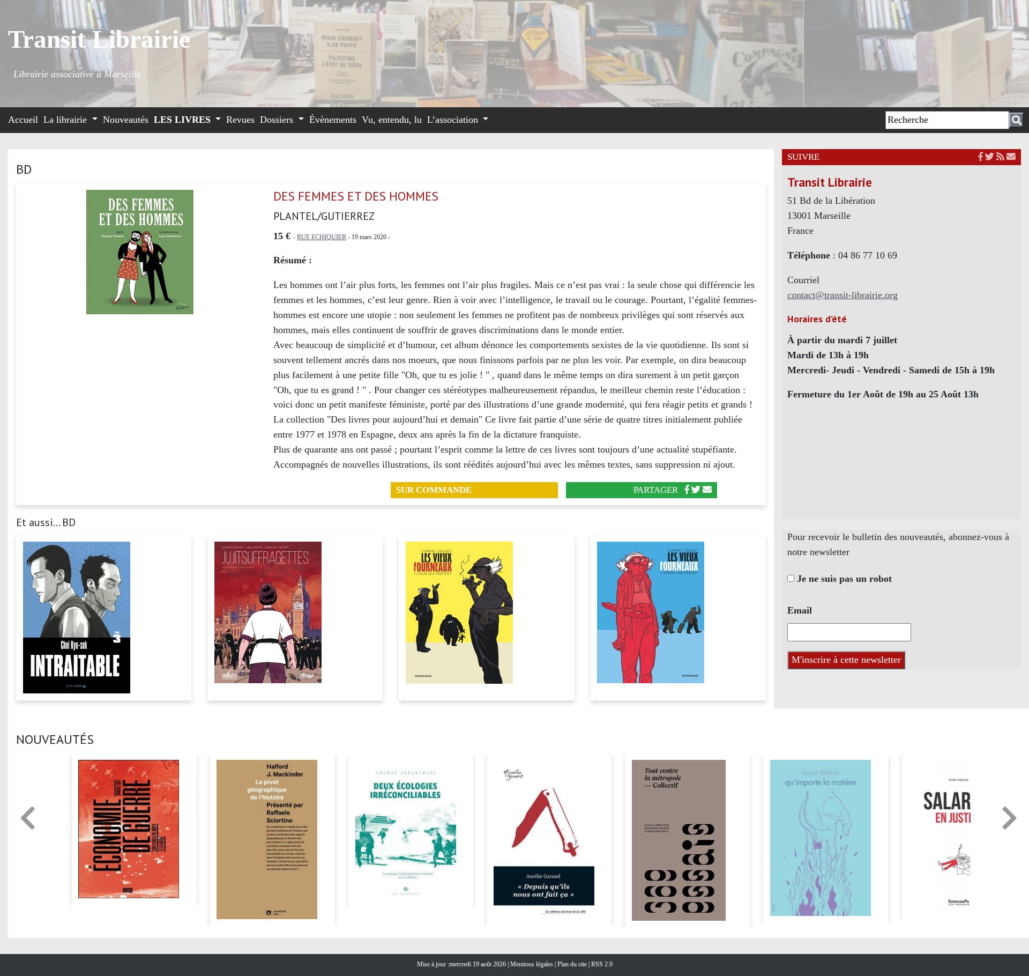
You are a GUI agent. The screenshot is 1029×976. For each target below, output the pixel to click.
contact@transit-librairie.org (842, 295)
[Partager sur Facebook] (686, 490)
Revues (240, 119)
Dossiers (278, 119)
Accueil (23, 119)
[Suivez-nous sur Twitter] (989, 157)
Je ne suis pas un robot (843, 578)
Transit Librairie (99, 39)
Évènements (332, 119)
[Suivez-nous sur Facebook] (980, 157)
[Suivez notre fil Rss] (1000, 157)
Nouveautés (125, 119)
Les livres (183, 119)
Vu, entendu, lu (392, 119)
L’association (454, 119)
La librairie (66, 119)
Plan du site (572, 964)
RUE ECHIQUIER (321, 237)
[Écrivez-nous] (707, 490)
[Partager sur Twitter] (695, 490)
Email (799, 610)
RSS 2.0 (601, 964)
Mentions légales (532, 964)
